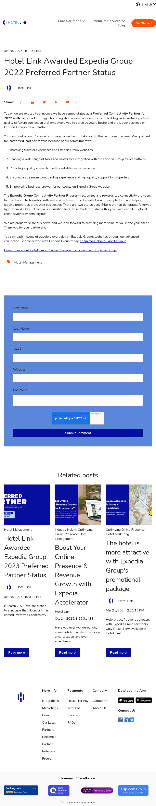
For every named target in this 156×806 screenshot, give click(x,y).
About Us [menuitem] (99, 708)
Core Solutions (69, 21)
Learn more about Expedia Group (103, 241)
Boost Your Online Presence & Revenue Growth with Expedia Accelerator (73, 575)
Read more (16, 652)
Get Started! (143, 23)
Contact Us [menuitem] (100, 701)
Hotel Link (23, 88)
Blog (121, 25)
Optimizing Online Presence (74, 531)
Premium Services (107, 21)
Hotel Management (28, 262)
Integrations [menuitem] (50, 701)
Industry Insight (65, 529)
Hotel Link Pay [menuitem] (77, 701)
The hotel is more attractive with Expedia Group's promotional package (127, 566)
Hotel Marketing (117, 534)
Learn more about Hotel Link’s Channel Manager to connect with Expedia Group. (60, 250)
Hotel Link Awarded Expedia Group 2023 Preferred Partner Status (26, 556)
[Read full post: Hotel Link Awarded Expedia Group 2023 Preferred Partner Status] (27, 504)
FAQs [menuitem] (71, 722)
